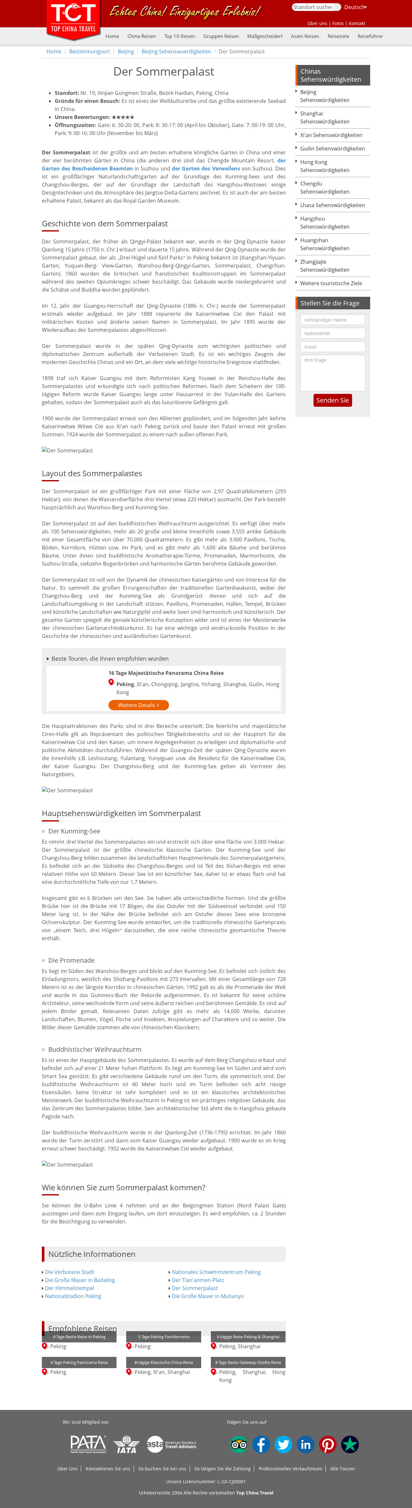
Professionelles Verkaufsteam (290, 1469)
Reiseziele (338, 36)
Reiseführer (370, 36)
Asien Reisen (305, 36)
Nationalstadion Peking (73, 1296)
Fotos (338, 23)
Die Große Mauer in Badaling (80, 1280)
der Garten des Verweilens (206, 168)
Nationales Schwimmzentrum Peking (216, 1272)
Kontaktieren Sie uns (108, 1469)
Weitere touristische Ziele (331, 283)
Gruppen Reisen (221, 36)
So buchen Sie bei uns (162, 1469)
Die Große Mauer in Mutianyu (208, 1296)
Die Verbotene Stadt (69, 1272)
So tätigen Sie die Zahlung (222, 1469)
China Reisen (141, 36)
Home (112, 36)
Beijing (126, 51)
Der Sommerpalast (195, 1288)
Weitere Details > (138, 705)
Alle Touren (342, 1469)
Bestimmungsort (89, 51)
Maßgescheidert (265, 36)
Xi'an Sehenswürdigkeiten (331, 135)
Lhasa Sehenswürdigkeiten (332, 205)
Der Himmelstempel (69, 1288)
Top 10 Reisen (179, 36)
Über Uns (67, 1469)
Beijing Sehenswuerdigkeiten (176, 51)
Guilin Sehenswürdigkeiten (332, 148)
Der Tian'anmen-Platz (198, 1280)
